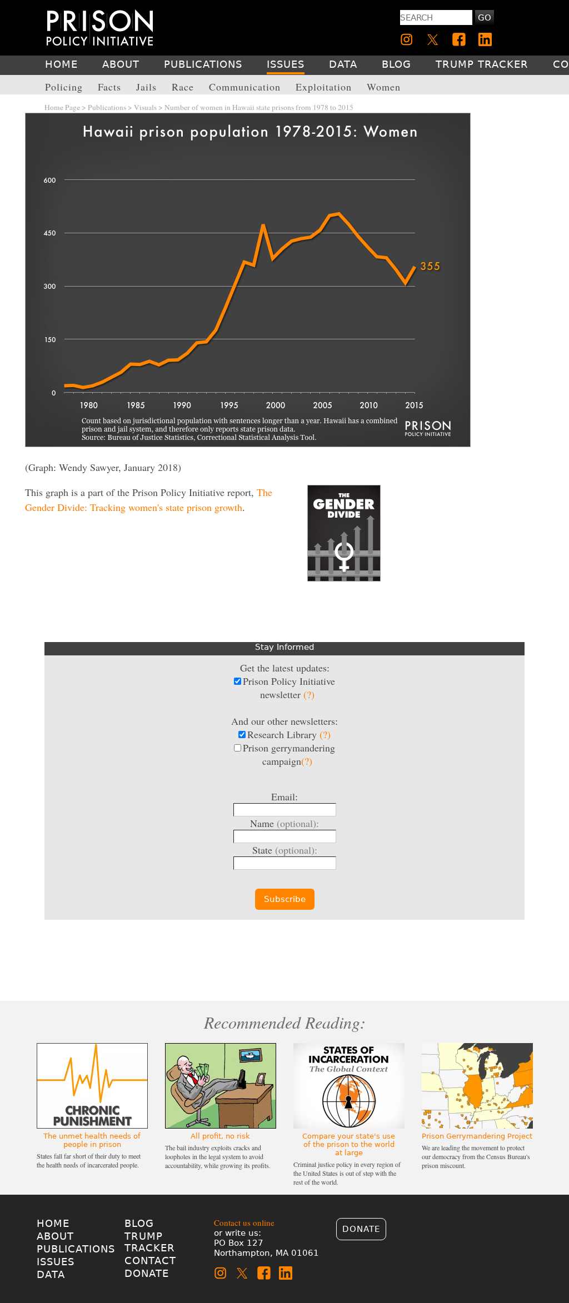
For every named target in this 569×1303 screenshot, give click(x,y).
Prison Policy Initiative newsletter (289, 687)
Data (51, 1274)
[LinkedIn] (485, 39)
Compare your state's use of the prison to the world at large (348, 1144)
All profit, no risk (220, 1136)
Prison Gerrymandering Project (477, 1136)
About (55, 1236)
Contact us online (244, 1222)
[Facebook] (459, 39)
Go (484, 18)
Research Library (289, 734)
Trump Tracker (149, 1242)
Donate (146, 1273)
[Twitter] (433, 39)
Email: (284, 796)
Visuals (145, 107)
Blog (139, 1223)
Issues (55, 1261)
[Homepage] (100, 27)
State (284, 849)
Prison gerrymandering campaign (289, 754)
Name (284, 823)
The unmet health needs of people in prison (92, 1140)
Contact (150, 1260)
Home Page (62, 107)
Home (53, 1223)
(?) (309, 694)
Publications (107, 107)
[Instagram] (406, 39)
